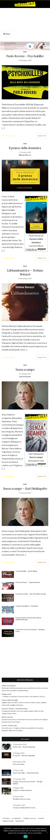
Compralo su (31, 249)
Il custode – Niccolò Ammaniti (24, 755)
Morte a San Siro (7, 717)
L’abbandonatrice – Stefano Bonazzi (25, 272)
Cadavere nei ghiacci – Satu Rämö (26, 606)
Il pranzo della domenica (25, 148)
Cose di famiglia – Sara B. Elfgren (26, 571)
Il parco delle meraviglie (10, 700)
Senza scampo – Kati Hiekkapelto (25, 488)
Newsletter (20, 821)
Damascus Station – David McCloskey (14, 709)
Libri (25, 144)
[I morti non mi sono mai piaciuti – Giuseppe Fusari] (8, 633)
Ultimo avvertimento (9, 686)
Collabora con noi (29, 818)
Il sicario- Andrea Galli (9, 725)
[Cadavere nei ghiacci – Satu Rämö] (8, 610)
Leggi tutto (41, 136)
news (25, 52)
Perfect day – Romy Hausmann (24, 747)
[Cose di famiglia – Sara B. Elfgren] (8, 574)
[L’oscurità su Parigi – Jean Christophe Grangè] (8, 598)
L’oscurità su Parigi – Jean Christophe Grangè (30, 594)
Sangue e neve (6, 694)
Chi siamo (6, 818)
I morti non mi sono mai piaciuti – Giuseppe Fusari (30, 630)
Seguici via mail (8, 821)
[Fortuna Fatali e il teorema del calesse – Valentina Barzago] (8, 621)
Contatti (41, 818)
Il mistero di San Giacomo (22, 790)
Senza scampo (25, 369)
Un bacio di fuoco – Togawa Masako (27, 582)
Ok (26, 836)
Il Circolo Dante (19, 764)
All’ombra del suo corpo (21, 799)
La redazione (16, 818)
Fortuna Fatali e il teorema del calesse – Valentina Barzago (28, 618)
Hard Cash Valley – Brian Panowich (25, 773)
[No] (47, 833)
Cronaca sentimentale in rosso (24, 808)
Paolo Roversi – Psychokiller (25, 56)
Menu (7, 34)
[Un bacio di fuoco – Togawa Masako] (8, 586)
